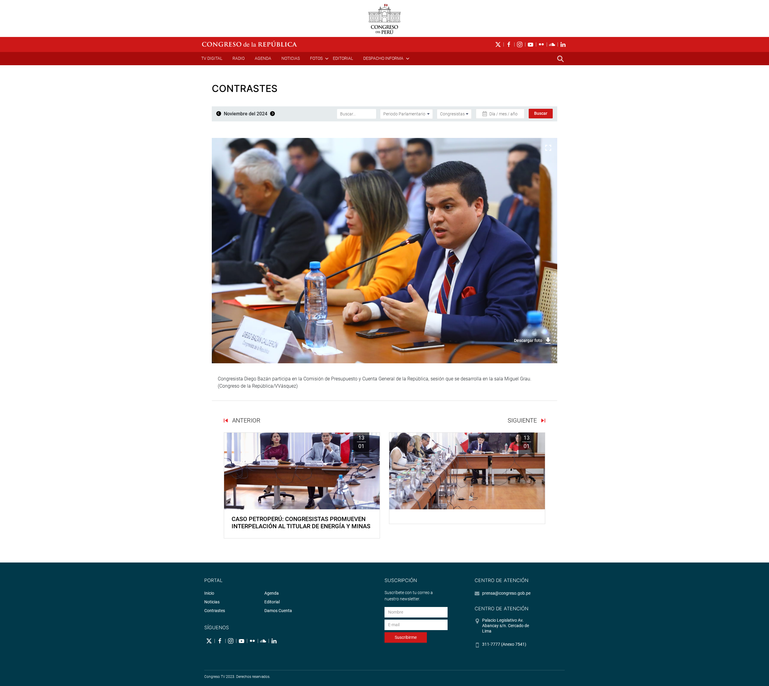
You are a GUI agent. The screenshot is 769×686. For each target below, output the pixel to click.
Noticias (290, 58)
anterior (245, 420)
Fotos (316, 58)
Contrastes (214, 610)
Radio (239, 58)
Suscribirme (406, 637)
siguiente (523, 420)
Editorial (343, 58)
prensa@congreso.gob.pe (506, 593)
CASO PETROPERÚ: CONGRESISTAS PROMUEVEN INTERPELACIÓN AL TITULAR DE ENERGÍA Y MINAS (301, 522)
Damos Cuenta (278, 610)
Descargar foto (528, 340)
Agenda (263, 58)
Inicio (209, 593)
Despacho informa (383, 58)
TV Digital (211, 58)
